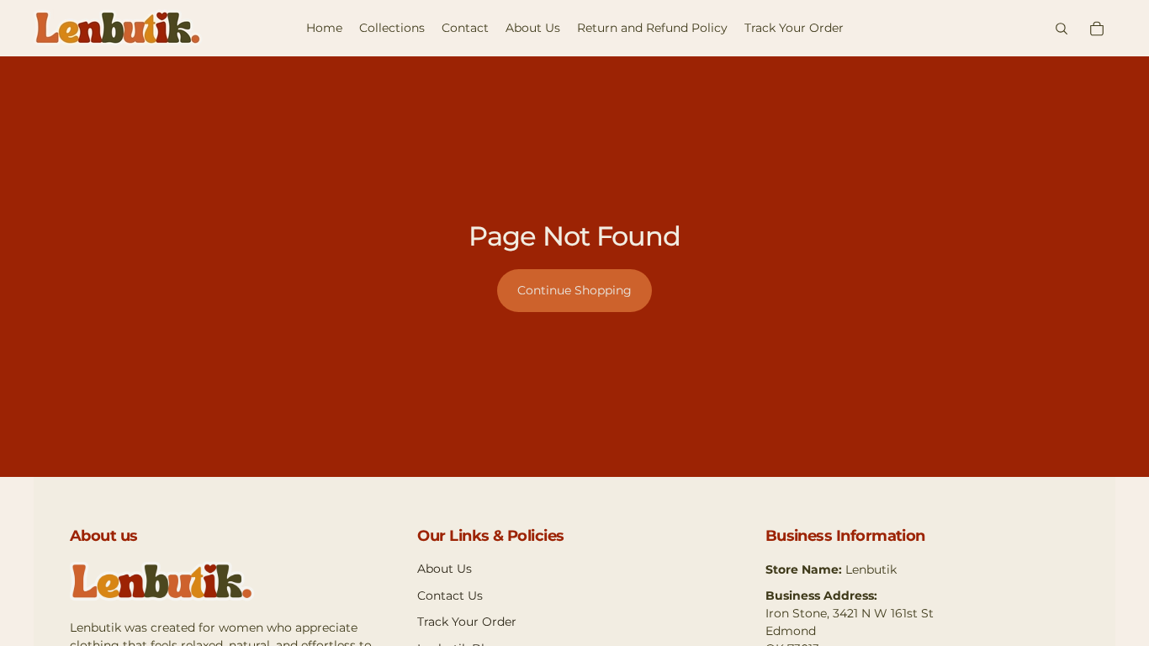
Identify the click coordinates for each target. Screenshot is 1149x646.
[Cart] (1096, 28)
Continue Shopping (574, 290)
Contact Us (450, 595)
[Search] (1061, 28)
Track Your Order (466, 621)
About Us (444, 568)
